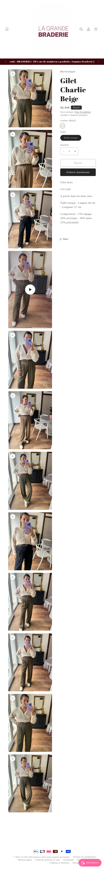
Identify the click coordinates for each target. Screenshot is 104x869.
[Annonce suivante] (98, 61)
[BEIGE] (62, 126)
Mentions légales (25, 860)
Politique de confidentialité (84, 857)
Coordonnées (68, 860)
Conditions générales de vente (47, 860)
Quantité (64, 145)
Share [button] (65, 239)
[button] (7, 29)
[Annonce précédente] (5, 61)
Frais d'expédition (83, 112)
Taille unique (72, 138)
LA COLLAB (26, 857)
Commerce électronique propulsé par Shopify (51, 857)
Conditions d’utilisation (59, 863)
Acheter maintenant (78, 172)
